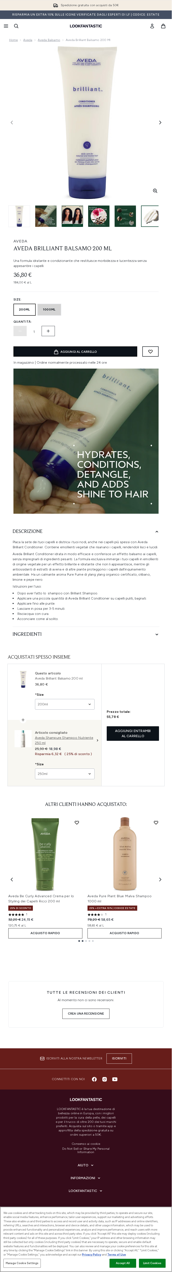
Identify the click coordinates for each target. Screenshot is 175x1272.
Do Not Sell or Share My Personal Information (85, 1150)
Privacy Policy (91, 1254)
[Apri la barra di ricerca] (16, 26)
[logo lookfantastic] (86, 26)
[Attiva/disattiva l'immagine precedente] (11, 122)
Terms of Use (116, 1254)
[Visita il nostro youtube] (115, 1079)
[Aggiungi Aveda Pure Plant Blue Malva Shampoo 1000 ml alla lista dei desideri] (156, 822)
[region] (86, 1239)
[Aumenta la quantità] (48, 331)
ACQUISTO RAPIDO (45, 933)
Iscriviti (119, 1058)
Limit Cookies (152, 1263)
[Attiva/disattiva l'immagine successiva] (160, 122)
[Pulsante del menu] (5, 26)
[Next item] (160, 879)
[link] (152, 26)
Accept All (123, 1263)
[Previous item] (11, 879)
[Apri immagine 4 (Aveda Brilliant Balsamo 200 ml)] (98, 216)
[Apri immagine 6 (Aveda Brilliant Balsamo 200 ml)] (151, 216)
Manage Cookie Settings (22, 1263)
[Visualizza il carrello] (163, 26)
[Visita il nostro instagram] (104, 1079)
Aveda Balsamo (49, 40)
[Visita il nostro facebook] (94, 1079)
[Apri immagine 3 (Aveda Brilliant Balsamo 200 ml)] (72, 216)
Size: (17, 299)
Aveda (27, 40)
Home (13, 40)
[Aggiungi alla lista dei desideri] (150, 351)
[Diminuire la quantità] (20, 331)
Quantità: (22, 322)
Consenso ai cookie (86, 1144)
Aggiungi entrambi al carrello (133, 733)
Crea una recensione (86, 1013)
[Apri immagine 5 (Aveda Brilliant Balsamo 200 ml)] (125, 216)
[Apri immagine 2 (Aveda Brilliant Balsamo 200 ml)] (46, 216)
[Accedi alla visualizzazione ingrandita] (155, 191)
